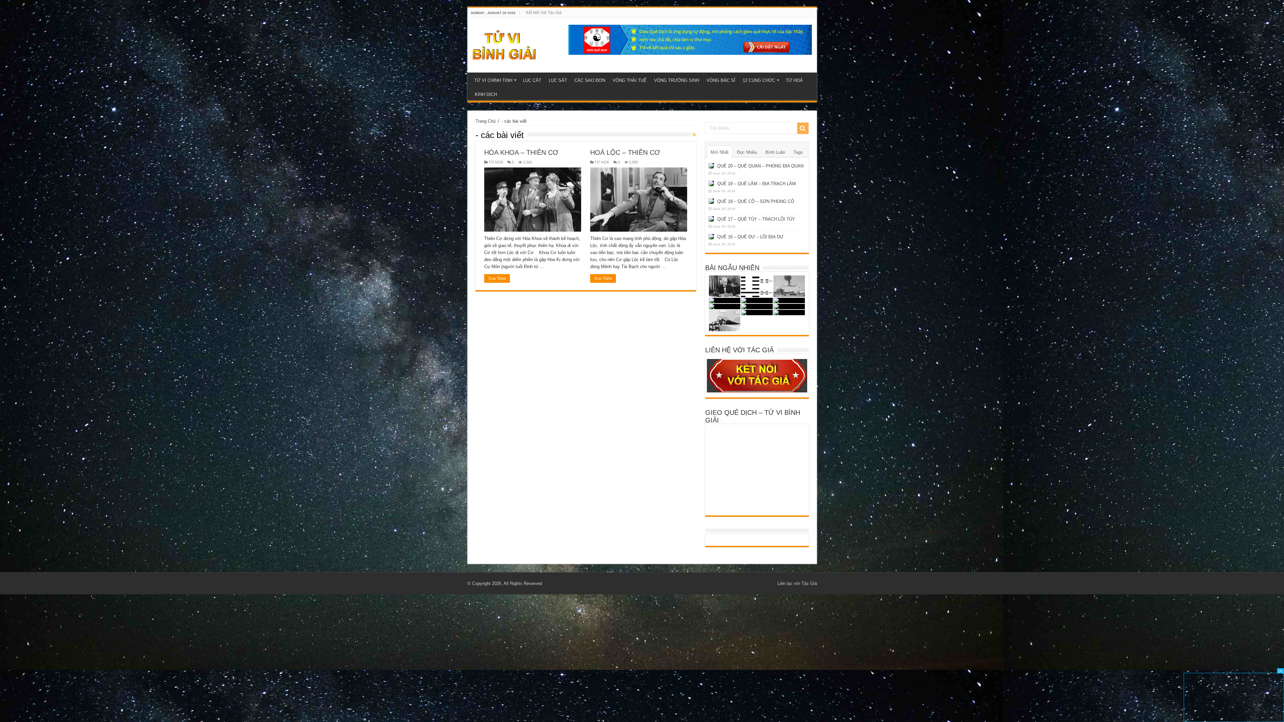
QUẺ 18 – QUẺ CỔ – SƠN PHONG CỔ (755, 201)
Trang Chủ (485, 121)
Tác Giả (809, 583)
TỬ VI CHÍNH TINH (493, 80)
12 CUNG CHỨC (759, 80)
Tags (798, 152)
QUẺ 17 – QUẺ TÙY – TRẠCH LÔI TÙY (756, 219)
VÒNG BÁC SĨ (721, 80)
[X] (1280, 671)
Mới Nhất (720, 152)
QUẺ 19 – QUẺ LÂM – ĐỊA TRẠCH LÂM (756, 183)
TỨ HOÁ (794, 80)
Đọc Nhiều (747, 152)
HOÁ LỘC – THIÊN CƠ (625, 152)
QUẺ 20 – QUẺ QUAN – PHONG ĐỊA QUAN (760, 165)
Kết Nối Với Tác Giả (544, 12)
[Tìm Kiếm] (803, 128)
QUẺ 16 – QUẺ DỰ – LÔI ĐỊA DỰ (750, 236)
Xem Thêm (497, 278)
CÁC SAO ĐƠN (589, 80)
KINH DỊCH (486, 94)
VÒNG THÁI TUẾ (630, 80)
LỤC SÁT (558, 80)
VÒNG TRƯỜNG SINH (676, 80)
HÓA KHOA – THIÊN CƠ (521, 152)
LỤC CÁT (532, 80)
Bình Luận (775, 152)
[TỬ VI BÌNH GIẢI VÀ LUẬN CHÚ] (504, 44)
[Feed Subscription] (694, 134)
